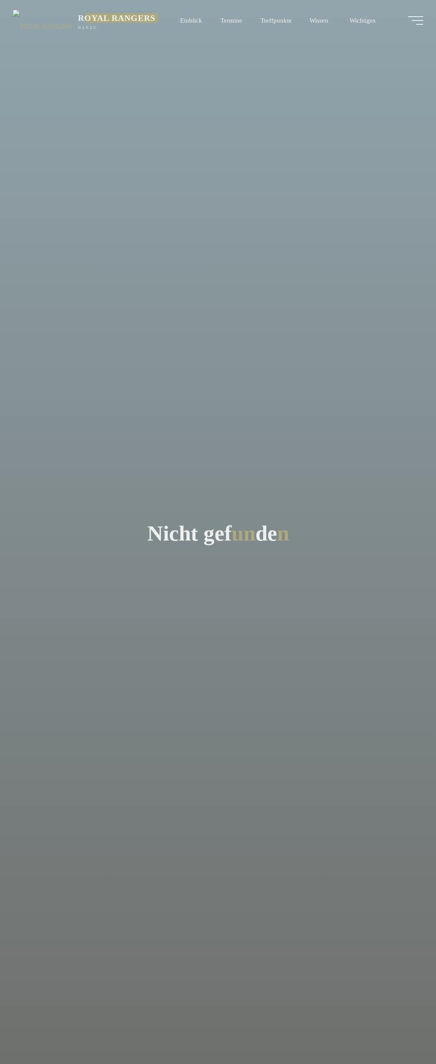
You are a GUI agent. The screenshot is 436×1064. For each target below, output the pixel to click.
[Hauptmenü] (415, 20)
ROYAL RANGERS (116, 18)
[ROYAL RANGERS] (42, 20)
